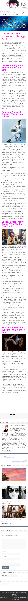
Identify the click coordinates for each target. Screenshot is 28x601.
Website (4, 562)
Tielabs (14, 594)
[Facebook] (12, 596)
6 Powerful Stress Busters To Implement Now (9, 457)
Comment (5, 538)
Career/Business (9, 13)
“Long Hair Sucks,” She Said (11, 501)
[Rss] (11, 596)
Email (4, 557)
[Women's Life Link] (14, 4)
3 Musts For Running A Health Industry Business (18, 461)
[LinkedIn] (16, 596)
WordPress (12, 592)
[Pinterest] (15, 596)
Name (4, 552)
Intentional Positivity (8, 483)
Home (3, 11)
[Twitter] (13, 596)
